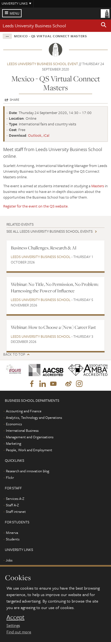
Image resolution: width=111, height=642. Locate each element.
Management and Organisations (29, 437)
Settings (13, 625)
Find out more (18, 632)
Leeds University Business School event (42, 63)
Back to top (14, 354)
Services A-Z (15, 498)
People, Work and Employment (29, 450)
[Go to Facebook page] (32, 384)
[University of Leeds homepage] (105, 13)
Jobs (9, 560)
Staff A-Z (12, 505)
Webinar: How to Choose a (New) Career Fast (53, 327)
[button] (103, 25)
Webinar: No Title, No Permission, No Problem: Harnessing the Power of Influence (55, 287)
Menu (14, 13)
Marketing (13, 443)
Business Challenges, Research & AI (44, 248)
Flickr (10, 477)
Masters (97, 186)
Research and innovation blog (27, 471)
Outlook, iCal (38, 135)
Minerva (12, 532)
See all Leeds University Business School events (49, 231)
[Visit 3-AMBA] (86, 370)
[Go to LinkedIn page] (42, 384)
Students (12, 539)
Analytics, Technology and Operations (34, 417)
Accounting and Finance (23, 411)
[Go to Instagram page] (79, 384)
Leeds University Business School (34, 25)
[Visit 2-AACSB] (44, 370)
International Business (22, 430)
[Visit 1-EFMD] (14, 370)
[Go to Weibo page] (68, 384)
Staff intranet (16, 511)
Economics (14, 424)
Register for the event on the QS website (35, 206)
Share (14, 99)
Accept (15, 617)
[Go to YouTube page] (53, 384)
